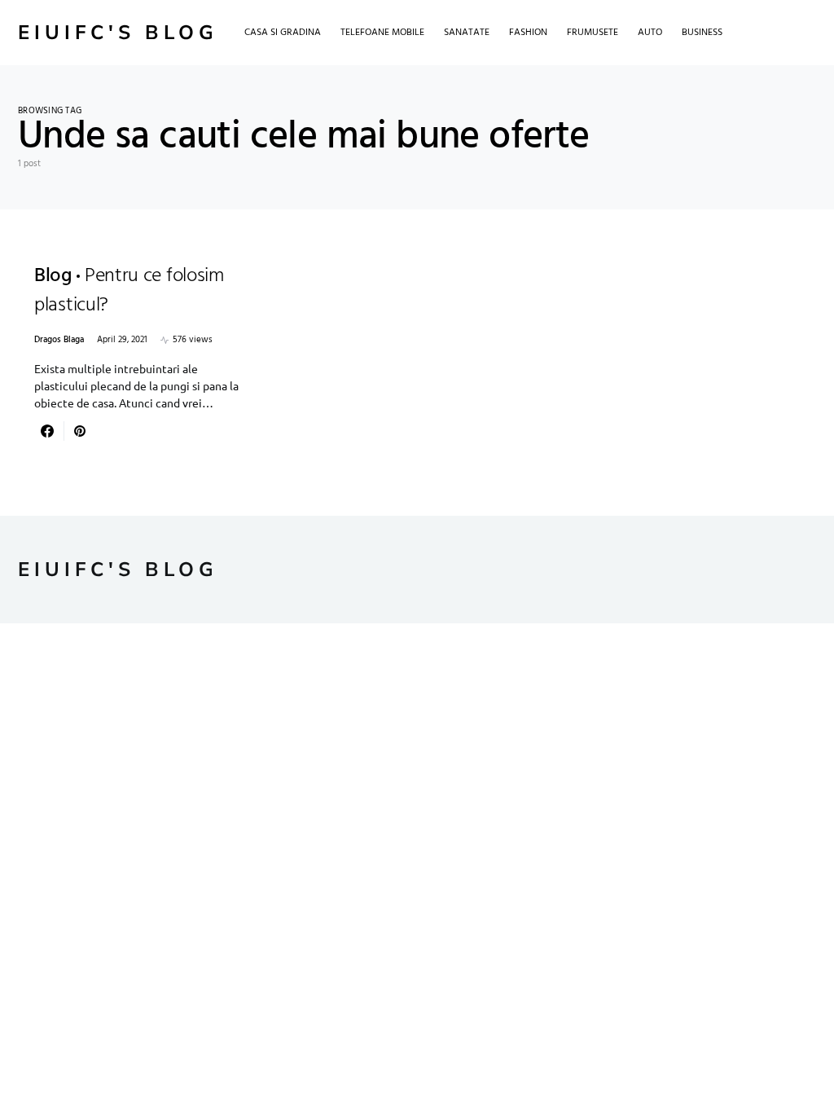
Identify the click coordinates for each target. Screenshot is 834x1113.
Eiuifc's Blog (118, 33)
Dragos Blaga (59, 340)
